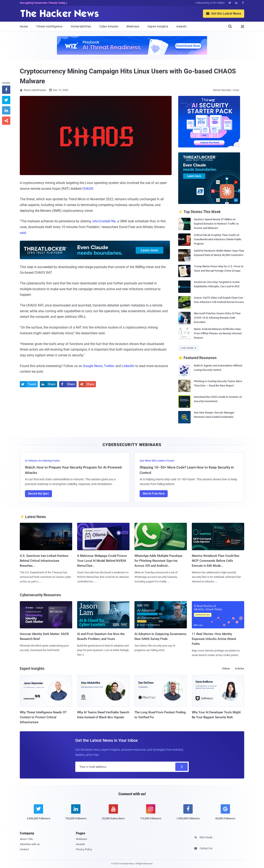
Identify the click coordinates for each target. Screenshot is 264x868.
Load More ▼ (188, 348)
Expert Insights (158, 26)
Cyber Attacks (108, 26)
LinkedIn (128, 366)
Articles (239, 668)
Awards (181, 26)
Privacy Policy (84, 849)
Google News (93, 366)
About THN (26, 839)
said (23, 233)
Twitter (109, 366)
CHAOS (87, 189)
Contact (24, 849)
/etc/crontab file (104, 221)
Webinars (132, 26)
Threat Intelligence (49, 26)
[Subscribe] (181, 767)
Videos (226, 668)
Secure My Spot (38, 493)
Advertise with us (30, 844)
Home (24, 26)
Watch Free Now (154, 493)
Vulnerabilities (81, 26)
